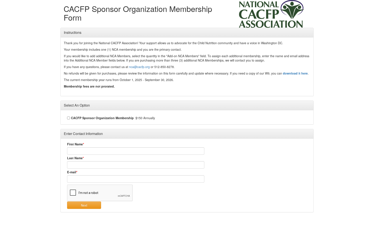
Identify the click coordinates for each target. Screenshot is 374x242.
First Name (75, 144)
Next (84, 205)
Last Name (75, 158)
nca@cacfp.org (139, 67)
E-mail (71, 172)
